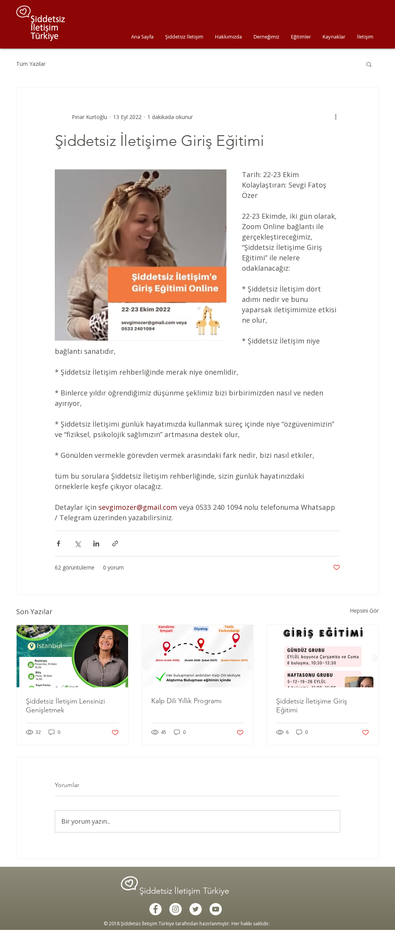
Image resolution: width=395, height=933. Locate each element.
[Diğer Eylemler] (335, 116)
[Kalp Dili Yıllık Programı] (197, 656)
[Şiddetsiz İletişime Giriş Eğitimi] (322, 656)
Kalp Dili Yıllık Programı (186, 701)
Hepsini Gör (364, 610)
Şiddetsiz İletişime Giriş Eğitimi (311, 705)
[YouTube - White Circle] (215, 909)
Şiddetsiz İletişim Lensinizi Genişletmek (65, 705)
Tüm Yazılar (31, 63)
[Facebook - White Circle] (155, 909)
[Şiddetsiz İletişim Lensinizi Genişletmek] (72, 656)
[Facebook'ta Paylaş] (58, 543)
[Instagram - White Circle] (175, 909)
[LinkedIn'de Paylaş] (96, 543)
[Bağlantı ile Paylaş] (115, 543)
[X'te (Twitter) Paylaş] (77, 543)
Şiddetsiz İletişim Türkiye (185, 891)
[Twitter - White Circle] (195, 909)
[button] (369, 64)
